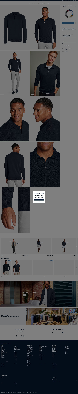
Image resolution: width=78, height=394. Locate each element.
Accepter (39, 199)
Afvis (39, 201)
